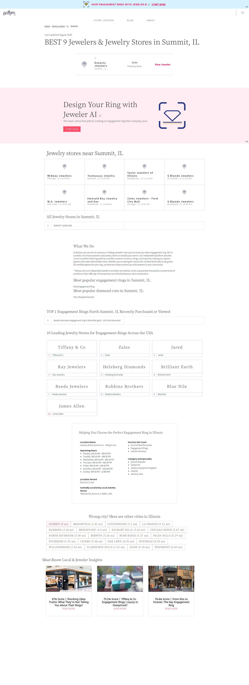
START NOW (72, 129)
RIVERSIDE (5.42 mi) (62, 541)
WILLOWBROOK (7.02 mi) (65, 547)
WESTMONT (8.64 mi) (169, 547)
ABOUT (151, 20)
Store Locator (104, 20)
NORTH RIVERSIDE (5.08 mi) (67, 535)
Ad (247, 141)
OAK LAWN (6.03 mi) (121, 541)
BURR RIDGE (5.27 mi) (134, 535)
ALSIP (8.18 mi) (140, 547)
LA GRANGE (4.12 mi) (156, 524)
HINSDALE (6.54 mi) (152, 541)
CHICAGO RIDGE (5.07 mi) (167, 529)
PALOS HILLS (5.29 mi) (168, 535)
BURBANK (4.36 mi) (61, 529)
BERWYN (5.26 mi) (103, 535)
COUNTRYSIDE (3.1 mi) (122, 524)
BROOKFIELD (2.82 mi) (88, 524)
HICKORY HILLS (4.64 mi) (129, 529)
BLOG (130, 20)
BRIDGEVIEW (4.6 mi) (93, 529)
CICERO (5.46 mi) (91, 541)
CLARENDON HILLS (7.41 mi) (106, 547)
